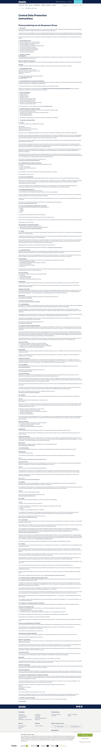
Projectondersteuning (22, 725)
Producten (21, 5)
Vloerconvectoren (22, 714)
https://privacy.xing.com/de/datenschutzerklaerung (32, 228)
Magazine (48, 5)
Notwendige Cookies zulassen (85, 741)
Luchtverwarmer (37, 714)
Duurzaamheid (53, 715)
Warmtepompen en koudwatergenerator (25, 719)
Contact (54, 5)
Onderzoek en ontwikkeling (72, 714)
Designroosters (37, 719)
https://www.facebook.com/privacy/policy (27, 445)
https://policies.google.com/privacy (55, 247)
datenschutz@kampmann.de (26, 77)
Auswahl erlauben (85, 738)
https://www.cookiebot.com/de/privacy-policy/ (28, 203)
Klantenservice (21, 727)
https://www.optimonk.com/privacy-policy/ (27, 495)
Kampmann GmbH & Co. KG (56, 714)
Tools (26, 5)
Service (30, 5)
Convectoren (21, 718)
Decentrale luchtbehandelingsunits (40, 718)
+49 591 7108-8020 (59, 726)
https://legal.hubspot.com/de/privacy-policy (44, 538)
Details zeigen (62, 745)
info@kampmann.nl (75, 726)
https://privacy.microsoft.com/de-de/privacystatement (29, 160)
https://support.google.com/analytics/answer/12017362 (29, 301)
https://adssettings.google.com (24, 367)
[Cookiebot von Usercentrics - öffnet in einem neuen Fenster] (14, 746)
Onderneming (36, 5)
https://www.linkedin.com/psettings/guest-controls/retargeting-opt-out (32, 459)
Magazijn (69, 715)
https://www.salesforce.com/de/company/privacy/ (28, 532)
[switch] (37, 746)
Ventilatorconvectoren (22, 715)
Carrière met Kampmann (39, 725)
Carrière (43, 5)
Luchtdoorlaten (37, 715)
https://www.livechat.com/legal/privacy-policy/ (28, 517)
